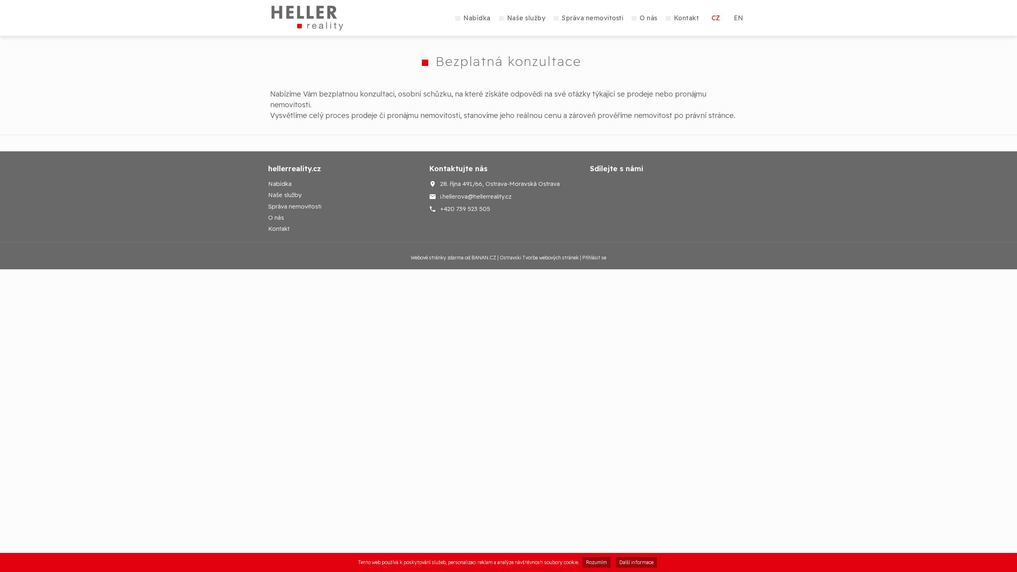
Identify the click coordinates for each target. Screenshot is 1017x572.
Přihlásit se (594, 258)
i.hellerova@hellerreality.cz (476, 196)
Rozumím (596, 562)
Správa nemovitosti (592, 18)
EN (738, 18)
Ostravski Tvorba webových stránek (539, 258)
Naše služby (526, 18)
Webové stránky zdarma (437, 258)
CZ (716, 18)
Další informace (636, 562)
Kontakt (686, 18)
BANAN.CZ (484, 258)
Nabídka (477, 18)
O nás (648, 18)
